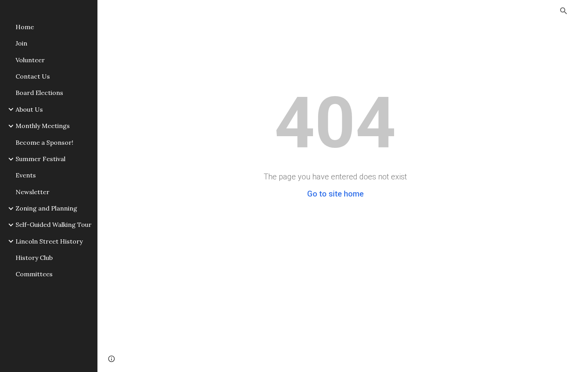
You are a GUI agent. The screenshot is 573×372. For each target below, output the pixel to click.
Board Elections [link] (39, 93)
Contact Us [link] (33, 76)
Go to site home (335, 193)
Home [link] (25, 27)
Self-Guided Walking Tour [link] (54, 224)
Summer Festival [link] (40, 159)
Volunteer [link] (30, 60)
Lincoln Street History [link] (49, 241)
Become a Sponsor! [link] (44, 142)
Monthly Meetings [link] (43, 126)
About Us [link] (29, 109)
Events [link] (26, 175)
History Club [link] (34, 257)
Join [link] (21, 43)
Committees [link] (34, 274)
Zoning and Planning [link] (46, 208)
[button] (563, 11)
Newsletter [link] (33, 192)
